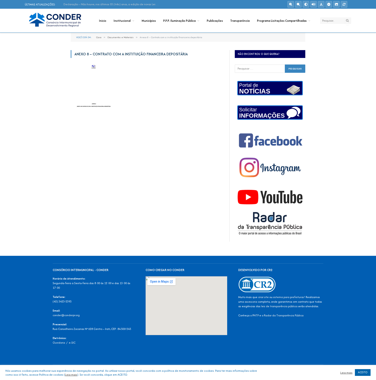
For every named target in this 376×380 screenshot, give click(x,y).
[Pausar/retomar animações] (329, 4)
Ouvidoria (59, 343)
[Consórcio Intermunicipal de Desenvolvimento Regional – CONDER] (56, 21)
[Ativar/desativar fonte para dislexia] (321, 4)
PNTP (255, 315)
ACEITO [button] (363, 372)
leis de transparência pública (279, 306)
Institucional (122, 21)
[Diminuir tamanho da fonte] (298, 4)
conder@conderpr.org (66, 315)
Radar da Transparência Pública (284, 315)
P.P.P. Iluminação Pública (179, 21)
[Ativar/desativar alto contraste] (306, 4)
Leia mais (71, 375)
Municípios (149, 21)
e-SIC (72, 343)
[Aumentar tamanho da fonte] (290, 4)
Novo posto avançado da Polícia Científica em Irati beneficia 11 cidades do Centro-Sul (112, 4)
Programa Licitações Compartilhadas (282, 21)
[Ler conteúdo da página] (313, 4)
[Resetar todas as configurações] (344, 4)
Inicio (102, 21)
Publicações (215, 21)
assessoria (251, 302)
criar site (263, 297)
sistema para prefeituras (288, 297)
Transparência (240, 21)
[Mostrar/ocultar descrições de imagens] (336, 4)
